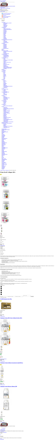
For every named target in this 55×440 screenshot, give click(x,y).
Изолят (4, 96)
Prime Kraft (3, 153)
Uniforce (3, 163)
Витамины (3, 43)
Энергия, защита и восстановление (8, 121)
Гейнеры (5, 110)
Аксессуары (3, 22)
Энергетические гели (6, 127)
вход (1, 438)
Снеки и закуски (4, 100)
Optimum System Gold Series (6, 129)
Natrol (3, 146)
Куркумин (5, 52)
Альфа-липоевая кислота (7, 28)
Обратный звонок (7, 8)
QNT (2, 156)
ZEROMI (3, 168)
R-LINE (3, 157)
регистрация (2, 439)
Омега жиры (3, 89)
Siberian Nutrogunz (4, 159)
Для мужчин (5, 41)
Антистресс (5, 60)
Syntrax (3, 161)
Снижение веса (4, 104)
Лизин (4, 34)
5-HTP (4, 40)
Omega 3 (5, 90)
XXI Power (3, 167)
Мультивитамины (6, 42)
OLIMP (3, 150)
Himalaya (3, 141)
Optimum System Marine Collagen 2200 (8, 386)
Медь (4, 76)
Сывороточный (6, 99)
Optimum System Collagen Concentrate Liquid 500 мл (11, 362)
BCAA (4, 80)
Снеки (4, 103)
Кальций (5, 74)
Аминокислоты (4, 27)
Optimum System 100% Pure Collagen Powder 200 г (11, 317)
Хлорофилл (5, 68)
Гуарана (5, 82)
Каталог (4, 170)
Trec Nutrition (4, 162)
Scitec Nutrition (4, 158)
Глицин (5, 61)
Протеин (3, 95)
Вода (4, 81)
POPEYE (3, 152)
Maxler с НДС (4, 144)
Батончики (5, 101)
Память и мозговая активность (8, 67)
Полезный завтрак (6, 55)
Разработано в (2, 431)
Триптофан (5, 38)
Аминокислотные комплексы (8, 29)
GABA (4, 59)
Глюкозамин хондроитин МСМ (8, 51)
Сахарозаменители (6, 56)
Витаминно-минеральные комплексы (7, 39)
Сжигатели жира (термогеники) (8, 105)
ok (0, 434)
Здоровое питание (4, 54)
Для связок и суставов (5, 50)
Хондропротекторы (6, 53)
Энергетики (5, 87)
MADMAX (3, 143)
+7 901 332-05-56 (2, 1)
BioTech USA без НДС (5, 131)
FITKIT (3, 137)
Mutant (3, 145)
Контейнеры (5, 23)
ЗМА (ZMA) (5, 92)
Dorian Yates (3, 135)
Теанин (5, 36)
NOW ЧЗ (3, 149)
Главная (1, 170)
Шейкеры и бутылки (5, 122)
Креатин (5, 33)
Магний (5, 75)
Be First (3, 130)
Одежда (3, 88)
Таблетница (5, 25)
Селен (4, 77)
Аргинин (5, 30)
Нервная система (6, 66)
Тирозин (5, 37)
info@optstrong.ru (2, 430)
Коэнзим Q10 (5, 65)
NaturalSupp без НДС (5, 147)
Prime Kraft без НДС (4, 154)
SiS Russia (3, 160)
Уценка (3, 106)
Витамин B (5, 44)
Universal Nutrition (4, 164)
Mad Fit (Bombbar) (4, 142)
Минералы (3, 71)
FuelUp (3, 139)
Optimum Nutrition (4, 151)
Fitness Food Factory (4, 138)
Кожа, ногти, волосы (6, 64)
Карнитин (5, 32)
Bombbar (3, 132)
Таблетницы (5, 26)
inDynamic (5, 432)
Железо (5, 72)
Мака (4, 93)
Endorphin (3, 136)
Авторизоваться (2, 245)
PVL (2, 155)
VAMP (3, 165)
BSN (2, 133)
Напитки (3, 79)
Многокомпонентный (7, 97)
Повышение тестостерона (7, 117)
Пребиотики (5, 85)
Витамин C (5, 45)
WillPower (3, 166)
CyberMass (3, 134)
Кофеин (5, 84)
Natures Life (3, 148)
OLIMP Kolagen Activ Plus (6, 298)
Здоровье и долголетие (5, 57)
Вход (1, 0)
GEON (3, 140)
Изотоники (5, 83)
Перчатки (5, 24)
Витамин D (5, 46)
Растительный (5, 98)
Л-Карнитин (5, 114)
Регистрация (4, 0)
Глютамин (5, 31)
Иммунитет (5, 63)
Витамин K (5, 47)
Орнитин (5, 35)
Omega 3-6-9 (5, 91)
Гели (2, 49)
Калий (4, 73)
